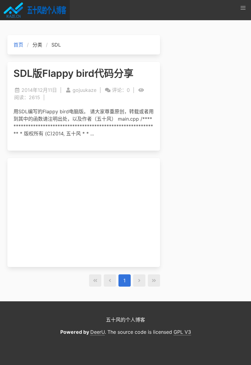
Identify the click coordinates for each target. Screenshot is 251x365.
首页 (18, 45)
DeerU (97, 332)
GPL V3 (182, 332)
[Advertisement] (83, 212)
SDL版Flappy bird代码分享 (73, 73)
